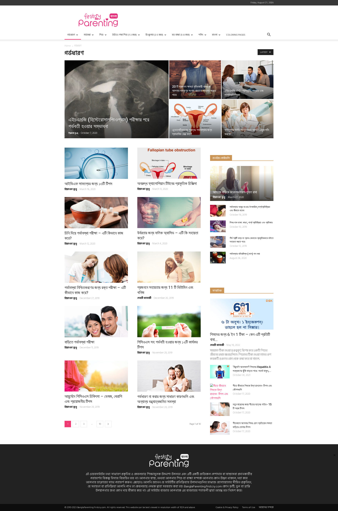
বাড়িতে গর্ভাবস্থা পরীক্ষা (79, 342)
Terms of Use (248, 507)
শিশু (101, 35)
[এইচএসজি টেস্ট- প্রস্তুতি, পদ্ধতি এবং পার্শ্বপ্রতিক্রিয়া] (247, 79)
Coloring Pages (235, 35)
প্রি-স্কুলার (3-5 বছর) (154, 35)
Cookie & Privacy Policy (227, 507)
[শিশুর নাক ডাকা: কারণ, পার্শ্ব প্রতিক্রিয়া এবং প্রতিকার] (218, 226)
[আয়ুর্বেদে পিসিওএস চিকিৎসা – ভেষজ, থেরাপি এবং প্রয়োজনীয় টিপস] (96, 375)
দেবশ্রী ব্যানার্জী (144, 298)
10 (100, 424)
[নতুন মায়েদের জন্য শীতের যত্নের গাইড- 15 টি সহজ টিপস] (220, 409)
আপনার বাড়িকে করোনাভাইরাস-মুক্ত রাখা (235, 192)
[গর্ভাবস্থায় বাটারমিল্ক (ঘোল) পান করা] (218, 257)
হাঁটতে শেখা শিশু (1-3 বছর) (124, 35)
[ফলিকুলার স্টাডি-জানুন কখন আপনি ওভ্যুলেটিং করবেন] (247, 119)
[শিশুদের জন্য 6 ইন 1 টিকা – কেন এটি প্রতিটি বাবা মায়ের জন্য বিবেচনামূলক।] (241, 314)
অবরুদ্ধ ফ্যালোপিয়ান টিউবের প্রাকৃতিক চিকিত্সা (167, 183)
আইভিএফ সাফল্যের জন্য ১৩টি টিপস (88, 183)
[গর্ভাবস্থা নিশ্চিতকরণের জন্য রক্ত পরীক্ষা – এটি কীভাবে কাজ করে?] (96, 267)
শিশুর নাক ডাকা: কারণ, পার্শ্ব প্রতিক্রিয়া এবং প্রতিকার (251, 222)
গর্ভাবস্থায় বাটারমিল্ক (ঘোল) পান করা (245, 253)
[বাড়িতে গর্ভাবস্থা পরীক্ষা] (96, 321)
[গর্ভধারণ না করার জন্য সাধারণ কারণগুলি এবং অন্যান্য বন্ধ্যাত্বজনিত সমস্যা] (169, 376)
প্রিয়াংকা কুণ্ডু (73, 133)
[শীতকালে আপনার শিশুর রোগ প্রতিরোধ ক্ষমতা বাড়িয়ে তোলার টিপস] (220, 428)
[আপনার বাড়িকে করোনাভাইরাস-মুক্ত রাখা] (241, 183)
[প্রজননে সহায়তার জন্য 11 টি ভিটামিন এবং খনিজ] (169, 267)
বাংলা (214, 35)
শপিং (201, 35)
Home (68, 46)
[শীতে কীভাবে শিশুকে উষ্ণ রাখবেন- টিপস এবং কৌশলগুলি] (220, 392)
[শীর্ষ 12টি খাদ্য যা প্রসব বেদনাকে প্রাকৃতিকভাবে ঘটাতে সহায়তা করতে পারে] (218, 242)
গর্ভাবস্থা (87, 35)
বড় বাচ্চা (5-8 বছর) (181, 35)
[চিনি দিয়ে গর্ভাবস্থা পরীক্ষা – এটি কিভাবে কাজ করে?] (96, 212)
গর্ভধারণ (71, 35)
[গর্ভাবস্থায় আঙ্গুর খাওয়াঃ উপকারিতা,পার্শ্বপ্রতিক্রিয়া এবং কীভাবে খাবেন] (218, 211)
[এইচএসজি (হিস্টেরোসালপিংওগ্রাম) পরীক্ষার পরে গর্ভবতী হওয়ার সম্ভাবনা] (117, 105)
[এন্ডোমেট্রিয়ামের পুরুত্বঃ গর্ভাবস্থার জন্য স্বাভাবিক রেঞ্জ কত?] (195, 119)
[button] (268, 35)
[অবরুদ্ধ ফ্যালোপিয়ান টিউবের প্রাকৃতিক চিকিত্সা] (169, 163)
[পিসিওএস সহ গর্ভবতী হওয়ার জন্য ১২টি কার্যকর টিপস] (169, 321)
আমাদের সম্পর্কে (266, 507)
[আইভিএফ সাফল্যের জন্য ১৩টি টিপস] (96, 163)
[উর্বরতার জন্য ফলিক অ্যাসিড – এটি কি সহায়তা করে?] (169, 212)
